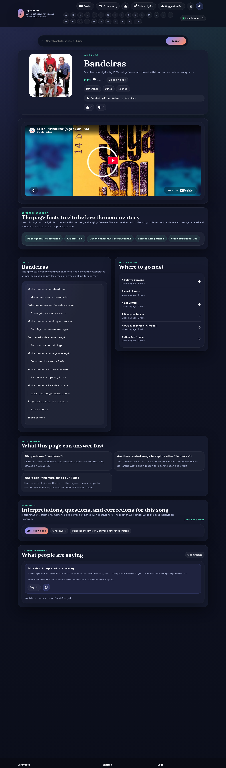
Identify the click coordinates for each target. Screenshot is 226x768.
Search (175, 41)
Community (108, 6)
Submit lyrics (143, 6)
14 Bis (87, 79)
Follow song (36, 531)
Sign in (34, 587)
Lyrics (108, 88)
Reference (92, 88)
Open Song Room (194, 519)
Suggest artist (171, 6)
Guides (85, 6)
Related (123, 88)
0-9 (138, 21)
